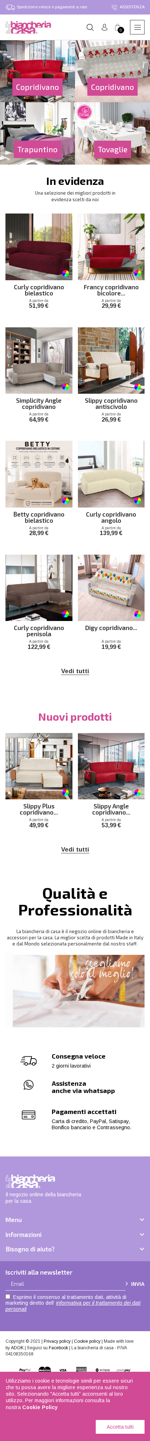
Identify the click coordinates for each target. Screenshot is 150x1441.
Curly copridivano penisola (39, 630)
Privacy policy (57, 1341)
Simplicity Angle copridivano (39, 402)
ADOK (17, 1347)
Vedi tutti (75, 671)
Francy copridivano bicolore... (111, 289)
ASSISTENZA (132, 7)
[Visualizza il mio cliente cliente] (104, 27)
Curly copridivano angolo (111, 516)
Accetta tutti (120, 1427)
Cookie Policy (40, 1407)
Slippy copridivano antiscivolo (111, 402)
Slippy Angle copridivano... (111, 808)
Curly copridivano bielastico (39, 289)
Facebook (58, 1347)
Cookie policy (87, 1341)
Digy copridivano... (111, 628)
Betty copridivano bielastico (38, 516)
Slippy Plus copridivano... (39, 808)
